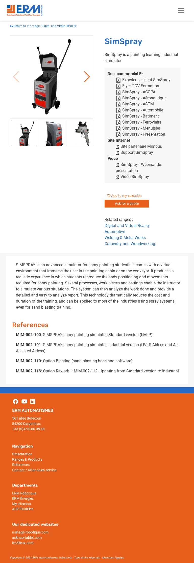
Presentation (22, 454)
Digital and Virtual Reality (127, 225)
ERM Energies (23, 498)
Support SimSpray (136, 152)
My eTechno (21, 504)
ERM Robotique (24, 493)
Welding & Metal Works (125, 237)
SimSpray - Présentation (143, 134)
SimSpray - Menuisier (141, 128)
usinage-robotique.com (30, 532)
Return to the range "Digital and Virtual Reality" (45, 26)
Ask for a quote (127, 203)
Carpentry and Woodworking (130, 243)
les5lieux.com (22, 543)
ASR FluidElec (22, 509)
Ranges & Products (27, 459)
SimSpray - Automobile (142, 110)
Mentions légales (113, 557)
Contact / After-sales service (34, 470)
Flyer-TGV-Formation (140, 85)
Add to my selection (126, 196)
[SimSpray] (51, 77)
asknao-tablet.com (27, 538)
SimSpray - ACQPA (138, 92)
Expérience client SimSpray (146, 79)
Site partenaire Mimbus (141, 146)
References (21, 465)
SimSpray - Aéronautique (144, 98)
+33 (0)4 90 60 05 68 (28, 429)
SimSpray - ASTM (138, 104)
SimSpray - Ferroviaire (141, 122)
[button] (87, 76)
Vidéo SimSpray (134, 176)
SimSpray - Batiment (140, 116)
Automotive (115, 231)
